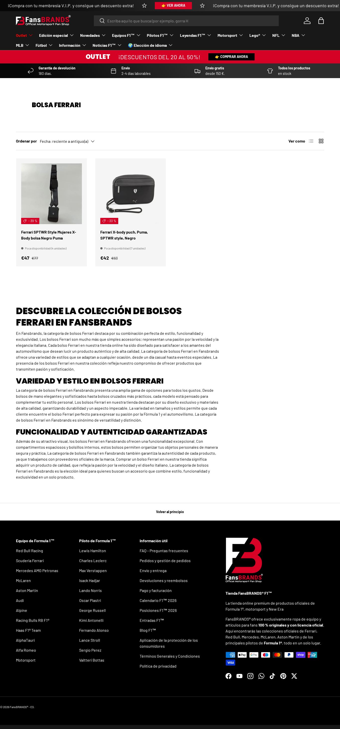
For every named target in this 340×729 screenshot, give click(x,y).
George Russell (92, 610)
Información (69, 45)
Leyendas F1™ (192, 35)
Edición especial (53, 35)
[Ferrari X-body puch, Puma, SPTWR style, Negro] (130, 193)
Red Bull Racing (29, 550)
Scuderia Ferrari (30, 560)
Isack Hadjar (89, 580)
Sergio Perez (90, 650)
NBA (295, 35)
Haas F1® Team (28, 630)
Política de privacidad (158, 666)
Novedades (90, 35)
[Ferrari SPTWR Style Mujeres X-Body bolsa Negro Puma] (51, 193)
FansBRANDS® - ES (22, 707)
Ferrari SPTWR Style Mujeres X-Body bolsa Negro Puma (48, 235)
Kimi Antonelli (91, 620)
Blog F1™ (148, 630)
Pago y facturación (156, 590)
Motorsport (227, 35)
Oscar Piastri (90, 600)
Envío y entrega (153, 570)
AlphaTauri (25, 640)
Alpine (21, 610)
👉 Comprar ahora (231, 56)
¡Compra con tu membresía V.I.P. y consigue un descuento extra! (71, 5)
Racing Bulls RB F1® (32, 620)
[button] (321, 20)
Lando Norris (90, 590)
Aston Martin (27, 590)
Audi (20, 600)
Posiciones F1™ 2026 (158, 610)
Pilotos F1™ (157, 35)
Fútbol (41, 45)
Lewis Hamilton (92, 550)
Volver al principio (170, 512)
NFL (276, 35)
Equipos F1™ (123, 35)
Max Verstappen (93, 570)
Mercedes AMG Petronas (37, 570)
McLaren (23, 580)
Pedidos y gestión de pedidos (165, 560)
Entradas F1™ (152, 620)
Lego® (254, 35)
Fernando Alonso (94, 630)
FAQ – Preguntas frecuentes (164, 550)
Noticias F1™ (104, 45)
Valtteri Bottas (91, 660)
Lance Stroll (89, 640)
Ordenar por (26, 141)
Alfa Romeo (26, 650)
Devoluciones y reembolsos (164, 580)
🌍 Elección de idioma (147, 45)
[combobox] (186, 20)
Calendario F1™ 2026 (158, 600)
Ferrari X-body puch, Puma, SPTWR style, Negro (124, 235)
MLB (19, 45)
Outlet (21, 35)
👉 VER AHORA (173, 5)
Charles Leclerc (93, 560)
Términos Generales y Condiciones (170, 656)
